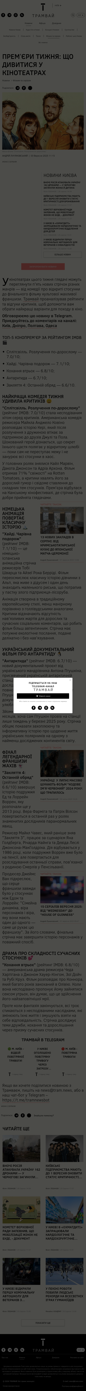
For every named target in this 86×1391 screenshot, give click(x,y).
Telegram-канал (44, 696)
